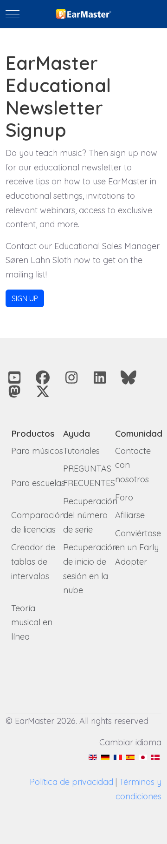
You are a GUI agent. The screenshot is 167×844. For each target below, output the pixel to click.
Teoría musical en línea (31, 622)
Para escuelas (38, 483)
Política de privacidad (71, 781)
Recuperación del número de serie (90, 515)
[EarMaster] (83, 14)
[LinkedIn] (100, 377)
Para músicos (37, 451)
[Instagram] (71, 377)
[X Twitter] (43, 391)
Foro (124, 497)
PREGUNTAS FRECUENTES (89, 475)
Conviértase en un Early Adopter (138, 547)
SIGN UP (25, 298)
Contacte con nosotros (133, 465)
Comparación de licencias (38, 522)
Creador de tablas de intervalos (33, 561)
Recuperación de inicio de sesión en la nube (90, 568)
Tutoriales (81, 451)
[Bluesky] (128, 377)
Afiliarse (130, 515)
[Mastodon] (14, 391)
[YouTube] (14, 377)
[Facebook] (43, 377)
